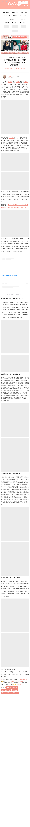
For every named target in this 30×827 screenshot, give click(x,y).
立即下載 (18, 684)
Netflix (18, 82)
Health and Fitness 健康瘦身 (10, 15)
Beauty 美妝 (6, 12)
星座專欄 (7, 22)
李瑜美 (10, 82)
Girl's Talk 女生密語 (9, 19)
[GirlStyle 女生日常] (15, 4)
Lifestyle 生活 (23, 15)
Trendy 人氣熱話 (21, 19)
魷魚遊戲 (11, 138)
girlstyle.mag (23, 679)
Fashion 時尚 (24, 12)
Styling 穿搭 (9, 68)
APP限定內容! (15, 12)
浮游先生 (15, 693)
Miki (10, 76)
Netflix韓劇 (6, 693)
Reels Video (22, 22)
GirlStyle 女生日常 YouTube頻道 (14, 681)
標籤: (3, 687)
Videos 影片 (14, 22)
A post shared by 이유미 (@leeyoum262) (15, 294)
